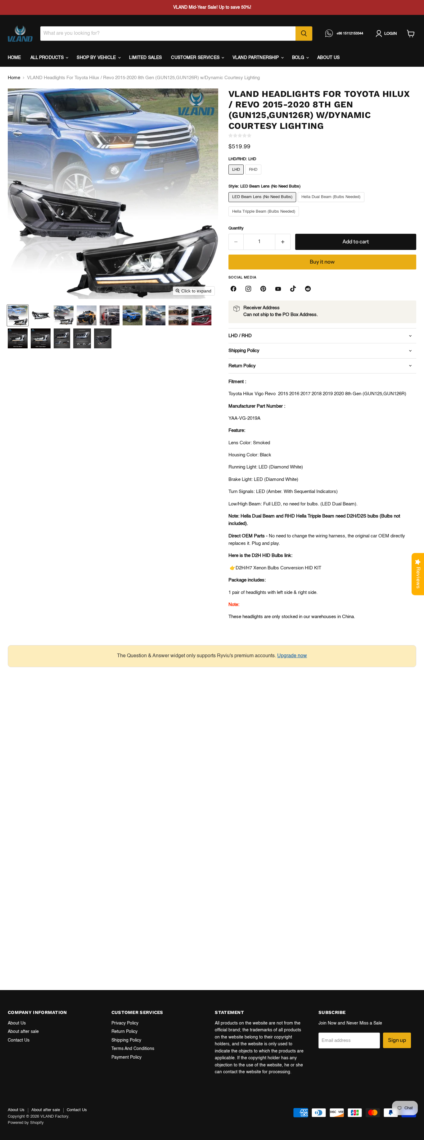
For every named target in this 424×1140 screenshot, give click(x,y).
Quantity (236, 228)
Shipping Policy (126, 1040)
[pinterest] (263, 289)
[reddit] (308, 289)
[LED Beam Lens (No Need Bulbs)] (263, 203)
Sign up (397, 1040)
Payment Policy (126, 1057)
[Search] (303, 33)
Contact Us (18, 1040)
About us (328, 58)
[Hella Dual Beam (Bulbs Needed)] (332, 203)
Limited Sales (145, 58)
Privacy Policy (124, 1023)
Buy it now (322, 262)
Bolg (299, 58)
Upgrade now (292, 656)
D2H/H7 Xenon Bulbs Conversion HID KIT (278, 568)
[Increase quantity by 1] (283, 242)
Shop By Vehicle (97, 58)
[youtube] (278, 289)
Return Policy (124, 1031)
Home (14, 58)
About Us (17, 1023)
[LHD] (237, 176)
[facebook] (233, 289)
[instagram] (248, 289)
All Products (47, 58)
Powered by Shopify (26, 1123)
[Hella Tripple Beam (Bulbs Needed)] (264, 218)
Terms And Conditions (132, 1049)
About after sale (23, 1031)
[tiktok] (293, 289)
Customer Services (196, 58)
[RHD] (254, 176)
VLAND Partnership (256, 58)
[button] (17, 315)
